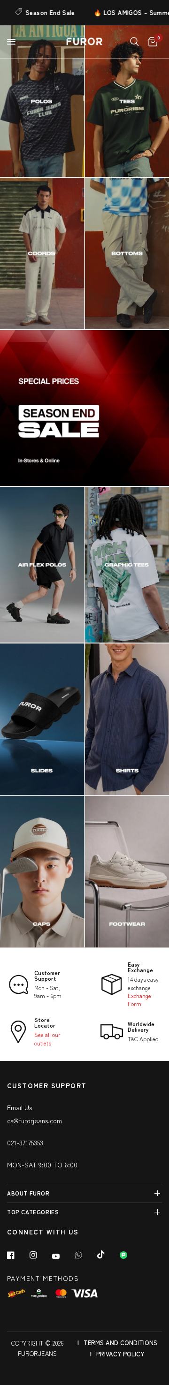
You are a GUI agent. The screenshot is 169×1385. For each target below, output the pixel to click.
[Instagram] (40, 1255)
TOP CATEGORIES (33, 1212)
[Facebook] (17, 1255)
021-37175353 (25, 1142)
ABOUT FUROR (28, 1193)
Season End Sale (37, 12)
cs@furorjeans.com (34, 1120)
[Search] (134, 41)
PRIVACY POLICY (120, 1353)
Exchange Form (139, 999)
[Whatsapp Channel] (130, 1255)
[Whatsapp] (85, 1255)
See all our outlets (47, 1038)
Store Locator (44, 1022)
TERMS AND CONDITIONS (120, 1342)
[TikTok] (107, 1254)
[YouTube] (62, 1256)
